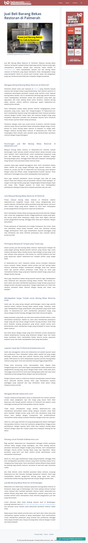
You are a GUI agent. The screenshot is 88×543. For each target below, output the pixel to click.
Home (60, 3)
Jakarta (36, 89)
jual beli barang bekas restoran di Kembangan (39, 504)
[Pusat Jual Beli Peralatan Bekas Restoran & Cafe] (17, 3)
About (67, 3)
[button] (81, 3)
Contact (75, 3)
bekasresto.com (9, 70)
